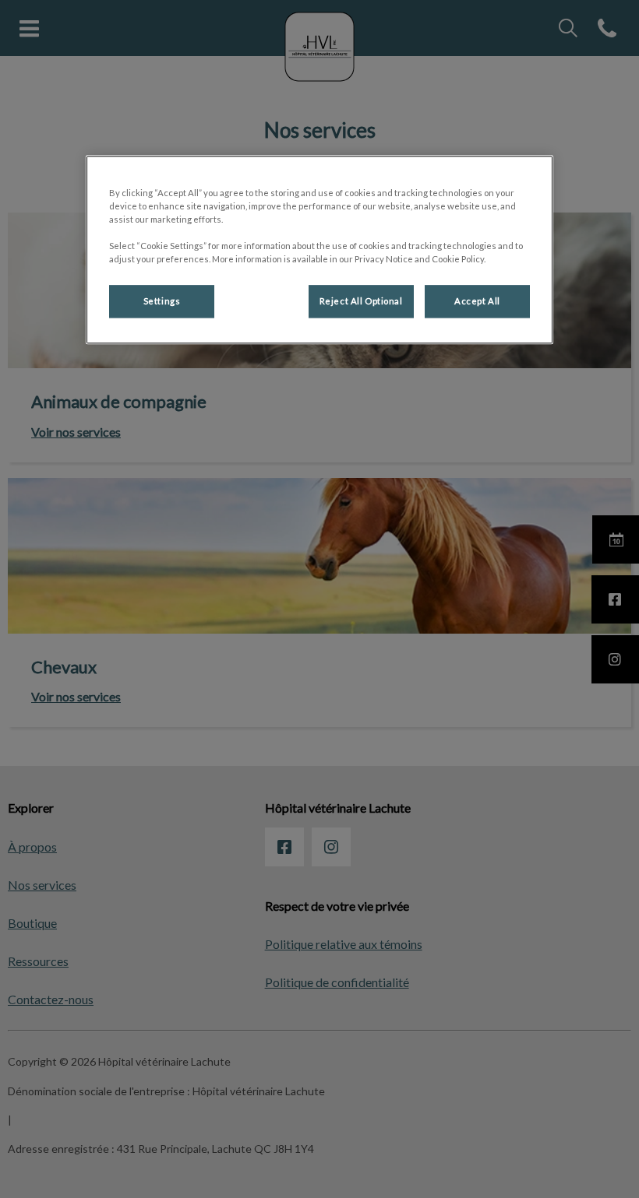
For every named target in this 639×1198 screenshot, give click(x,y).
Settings (162, 302)
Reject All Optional (361, 302)
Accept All (477, 302)
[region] (319, 249)
